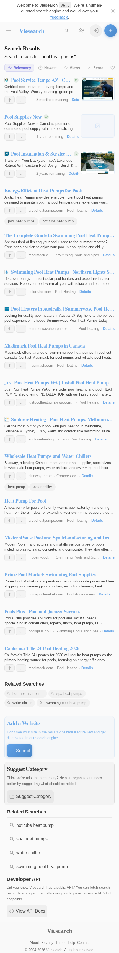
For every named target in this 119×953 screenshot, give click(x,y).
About (34, 943)
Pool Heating (77, 210)
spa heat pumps (69, 693)
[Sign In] (96, 30)
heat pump (16, 487)
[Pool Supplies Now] (98, 126)
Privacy (47, 943)
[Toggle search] (66, 30)
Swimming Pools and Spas (77, 255)
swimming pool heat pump (65, 703)
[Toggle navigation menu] (8, 30)
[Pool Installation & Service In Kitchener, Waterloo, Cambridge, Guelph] (98, 162)
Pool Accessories (81, 594)
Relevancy (22, 68)
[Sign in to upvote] (9, 100)
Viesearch (31, 31)
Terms (61, 943)
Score (98, 68)
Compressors (67, 476)
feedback (59, 17)
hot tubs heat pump (58, 221)
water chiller (42, 487)
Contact (83, 943)
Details (77, 100)
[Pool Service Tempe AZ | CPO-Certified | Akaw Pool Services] (98, 89)
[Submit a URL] (110, 30)
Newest (50, 68)
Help (71, 943)
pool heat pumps (21, 221)
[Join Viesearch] (81, 30)
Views (75, 68)
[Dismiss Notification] (113, 11)
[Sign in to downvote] (21, 100)
